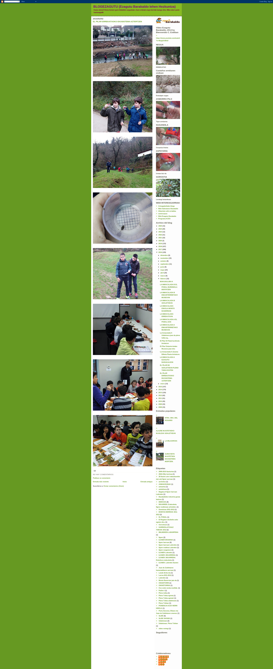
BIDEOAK (162, 502)
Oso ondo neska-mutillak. (168, 588)
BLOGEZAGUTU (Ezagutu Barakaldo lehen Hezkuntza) (134, 6)
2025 (160, 226)
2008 (160, 407)
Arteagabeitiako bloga (166, 206)
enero (162, 384)
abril (162, 273)
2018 (160, 246)
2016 (160, 252)
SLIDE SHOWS (164, 618)
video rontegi (163, 628)
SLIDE (161, 616)
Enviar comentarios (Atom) (114, 486)
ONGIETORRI (164, 583)
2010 (160, 401)
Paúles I (162, 590)
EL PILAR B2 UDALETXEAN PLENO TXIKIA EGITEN (169, 367)
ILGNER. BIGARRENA (167, 555)
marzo (163, 276)
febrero (163, 279)
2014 (160, 389)
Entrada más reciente (101, 482)
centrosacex (162, 214)
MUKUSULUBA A (166, 281)
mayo (162, 270)
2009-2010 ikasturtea (166, 471)
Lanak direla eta (164, 573)
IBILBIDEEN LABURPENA (168, 532)
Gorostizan (163, 525)
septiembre (164, 264)
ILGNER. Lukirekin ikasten (168, 563)
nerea (162, 664)
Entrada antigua (146, 482)
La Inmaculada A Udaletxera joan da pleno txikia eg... (170, 335)
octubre (163, 261)
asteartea (162, 487)
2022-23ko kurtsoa (165, 474)
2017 (160, 249)
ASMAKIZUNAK (165, 484)
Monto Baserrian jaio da (167, 580)
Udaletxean (163, 621)
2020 (160, 241)
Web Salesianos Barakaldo (168, 209)
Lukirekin (162, 578)
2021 (160, 238)
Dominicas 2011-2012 (166, 509)
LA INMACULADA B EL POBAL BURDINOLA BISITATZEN (168, 287)
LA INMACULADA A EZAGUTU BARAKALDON (167, 359)
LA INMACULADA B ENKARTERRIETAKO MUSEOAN (169, 295)
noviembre (164, 258)
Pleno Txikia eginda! (166, 598)
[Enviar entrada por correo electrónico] (122, 470)
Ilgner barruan (164, 542)
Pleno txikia (163, 593)
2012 (160, 395)
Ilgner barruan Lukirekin (168, 545)
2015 (160, 387)
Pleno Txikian (164, 603)
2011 (160, 398)
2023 (160, 232)
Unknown (164, 659)
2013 (160, 392)
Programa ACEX (164, 219)
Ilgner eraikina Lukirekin (168, 547)
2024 (160, 229)
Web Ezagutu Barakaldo (167, 216)
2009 (160, 404)
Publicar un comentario (101, 478)
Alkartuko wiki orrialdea (167, 211)
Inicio (125, 482)
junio (162, 267)
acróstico (162, 482)
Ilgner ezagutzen (165, 550)
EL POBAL (163, 517)
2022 (160, 235)
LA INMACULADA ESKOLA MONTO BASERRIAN (167, 308)
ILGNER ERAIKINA (166, 540)
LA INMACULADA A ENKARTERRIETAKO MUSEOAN (169, 327)
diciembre (164, 255)
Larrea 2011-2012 (165, 575)
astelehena (163, 489)
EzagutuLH (164, 656)
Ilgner (161, 537)
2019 (160, 243)
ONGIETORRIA (164, 585)
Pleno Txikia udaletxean (167, 601)
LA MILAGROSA (171, 441)
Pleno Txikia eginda (166, 595)
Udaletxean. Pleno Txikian (168, 623)
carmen (163, 661)
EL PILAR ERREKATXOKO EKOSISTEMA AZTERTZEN (117, 21)
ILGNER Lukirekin (165, 552)
